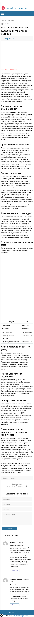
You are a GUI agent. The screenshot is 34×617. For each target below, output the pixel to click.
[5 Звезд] (14, 486)
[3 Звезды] (11, 486)
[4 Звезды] (13, 486)
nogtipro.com (23, 616)
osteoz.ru (15, 616)
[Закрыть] (1, 615)
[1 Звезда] (8, 486)
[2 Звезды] (9, 486)
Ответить (15, 570)
